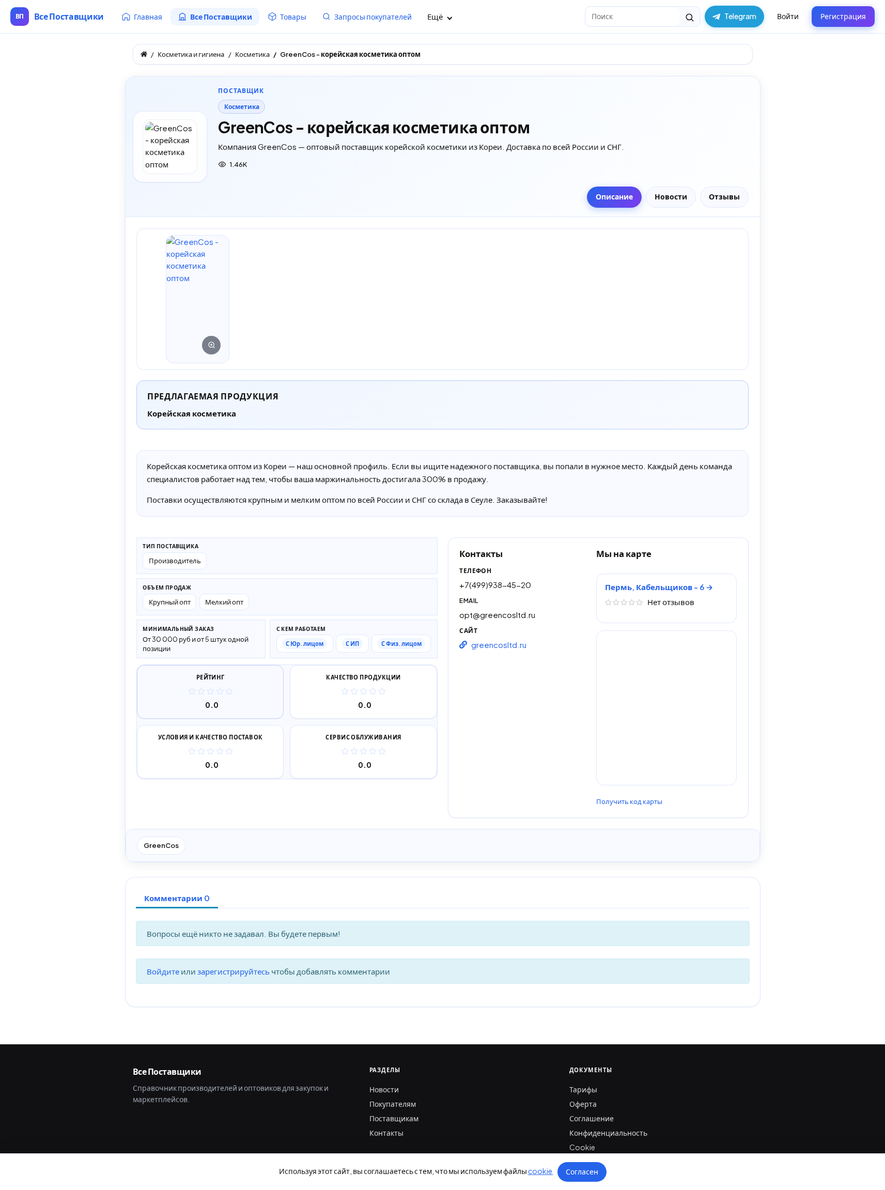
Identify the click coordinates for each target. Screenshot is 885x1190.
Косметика (241, 107)
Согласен (582, 1171)
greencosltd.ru (498, 645)
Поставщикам (393, 1118)
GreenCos (161, 845)
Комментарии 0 (177, 898)
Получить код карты (629, 801)
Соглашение (591, 1118)
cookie (540, 1171)
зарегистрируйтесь (234, 971)
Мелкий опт (224, 601)
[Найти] (690, 16)
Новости (384, 1089)
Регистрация (843, 16)
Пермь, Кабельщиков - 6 (655, 587)
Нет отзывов (670, 602)
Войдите (164, 971)
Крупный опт (170, 601)
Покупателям (392, 1103)
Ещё (435, 16)
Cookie (582, 1147)
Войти (788, 16)
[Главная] (144, 54)
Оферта (583, 1103)
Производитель (175, 560)
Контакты (386, 1132)
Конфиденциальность (608, 1132)
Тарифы (583, 1089)
